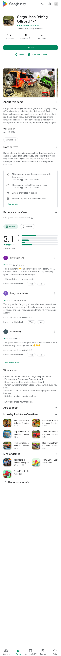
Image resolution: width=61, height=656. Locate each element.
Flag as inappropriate (16, 482)
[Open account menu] (56, 4)
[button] (29, 38)
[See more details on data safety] (13, 203)
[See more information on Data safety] (55, 147)
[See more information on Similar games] (55, 454)
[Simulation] (10, 140)
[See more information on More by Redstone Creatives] (55, 414)
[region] (30, 37)
